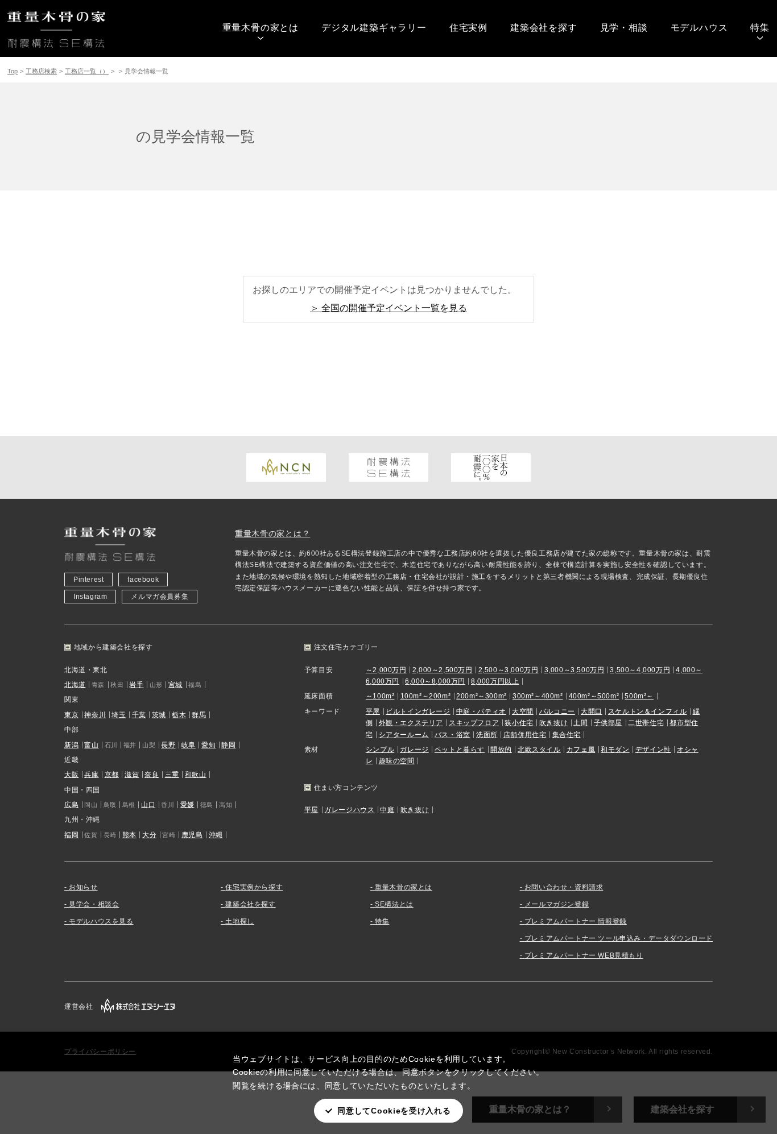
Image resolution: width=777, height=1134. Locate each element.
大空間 (523, 711)
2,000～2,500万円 (442, 670)
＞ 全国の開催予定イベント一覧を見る (388, 308)
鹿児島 (192, 835)
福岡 (71, 835)
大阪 (71, 775)
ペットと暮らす (460, 750)
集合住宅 (566, 735)
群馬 (199, 715)
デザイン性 (653, 750)
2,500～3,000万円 (508, 670)
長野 (168, 745)
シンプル (380, 750)
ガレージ (414, 750)
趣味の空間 (397, 761)
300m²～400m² (538, 696)
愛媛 (187, 805)
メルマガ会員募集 (159, 597)
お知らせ (83, 887)
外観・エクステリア (411, 723)
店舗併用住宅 (525, 735)
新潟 (71, 745)
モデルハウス (699, 27)
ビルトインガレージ (418, 711)
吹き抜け (553, 723)
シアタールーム (404, 735)
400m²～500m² (594, 696)
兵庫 (91, 775)
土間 (580, 723)
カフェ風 (581, 750)
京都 (112, 775)
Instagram (90, 597)
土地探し (239, 921)
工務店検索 (41, 71)
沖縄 (216, 835)
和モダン (615, 750)
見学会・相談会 (94, 904)
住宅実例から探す (254, 887)
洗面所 (487, 735)
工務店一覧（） (87, 71)
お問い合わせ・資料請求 (564, 887)
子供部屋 (608, 723)
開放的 (501, 750)
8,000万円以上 (495, 681)
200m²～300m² (481, 696)
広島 (71, 805)
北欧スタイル (539, 750)
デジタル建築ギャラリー (374, 27)
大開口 (591, 711)
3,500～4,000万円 (640, 670)
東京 (71, 715)
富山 (91, 745)
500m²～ (639, 696)
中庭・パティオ (481, 711)
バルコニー (557, 711)
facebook (143, 579)
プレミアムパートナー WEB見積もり (583, 955)
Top (12, 71)
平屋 (373, 711)
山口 (148, 805)
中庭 (387, 810)
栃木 (179, 715)
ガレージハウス (349, 810)
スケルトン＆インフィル (647, 711)
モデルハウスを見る (101, 921)
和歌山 (195, 775)
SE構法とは (394, 904)
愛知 (208, 745)
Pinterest (88, 579)
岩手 (136, 685)
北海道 (75, 685)
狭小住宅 (519, 723)
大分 (149, 835)
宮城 (175, 685)
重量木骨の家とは (260, 27)
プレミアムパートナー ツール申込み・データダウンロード (618, 938)
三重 (172, 775)
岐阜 (188, 745)
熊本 (129, 835)
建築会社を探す (543, 27)
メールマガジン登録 (556, 904)
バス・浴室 (452, 735)
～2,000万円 (386, 670)
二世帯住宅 (646, 723)
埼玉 (118, 715)
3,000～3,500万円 (574, 670)
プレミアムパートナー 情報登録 (575, 921)
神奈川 (95, 715)
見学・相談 (624, 27)
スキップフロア (474, 723)
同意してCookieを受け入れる (394, 1110)
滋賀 (132, 775)
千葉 (139, 715)
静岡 (228, 745)
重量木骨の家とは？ (272, 533)
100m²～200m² (425, 696)
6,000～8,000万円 (435, 681)
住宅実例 (468, 27)
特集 (760, 27)
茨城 (159, 715)
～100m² (380, 696)
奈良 (151, 775)
